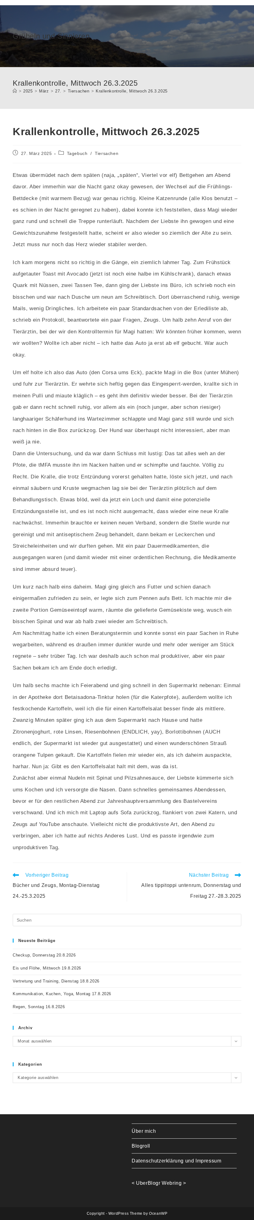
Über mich (144, 1131)
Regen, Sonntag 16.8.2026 (39, 1006)
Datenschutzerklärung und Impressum (176, 1160)
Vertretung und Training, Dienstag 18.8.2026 (56, 981)
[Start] (15, 91)
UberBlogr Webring (159, 1183)
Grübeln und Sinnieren (51, 36)
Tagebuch (77, 153)
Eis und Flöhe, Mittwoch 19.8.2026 (47, 968)
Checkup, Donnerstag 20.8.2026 (44, 955)
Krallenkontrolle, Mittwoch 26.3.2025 (132, 91)
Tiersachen (106, 153)
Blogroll (141, 1146)
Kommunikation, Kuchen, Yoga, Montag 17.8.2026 (62, 993)
